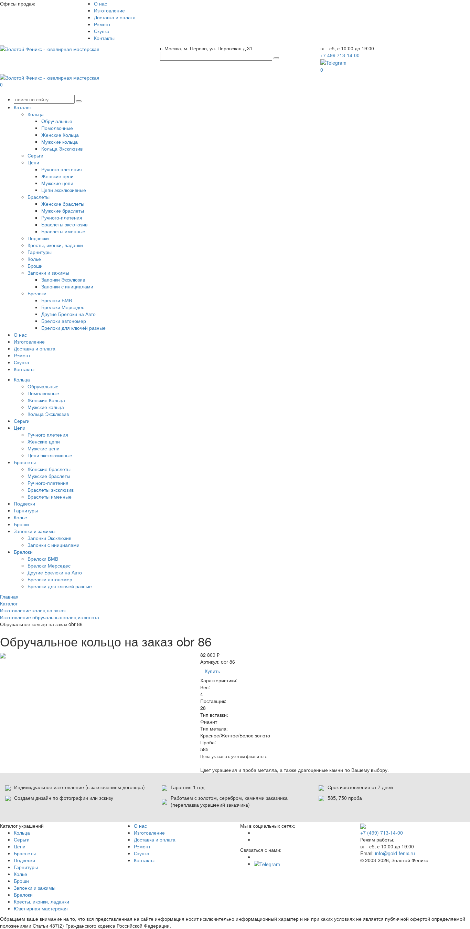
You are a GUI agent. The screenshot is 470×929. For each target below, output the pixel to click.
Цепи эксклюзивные (63, 189)
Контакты (104, 37)
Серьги (35, 155)
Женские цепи (57, 176)
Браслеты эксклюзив (64, 224)
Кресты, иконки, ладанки (55, 245)
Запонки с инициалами (67, 286)
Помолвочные (57, 127)
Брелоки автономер (63, 320)
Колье (34, 258)
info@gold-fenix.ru (395, 853)
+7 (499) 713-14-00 (381, 832)
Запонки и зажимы (48, 272)
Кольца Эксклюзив (62, 148)
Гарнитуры (40, 251)
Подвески (38, 238)
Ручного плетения (61, 169)
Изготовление (109, 10)
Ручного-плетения (61, 217)
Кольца (36, 114)
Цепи (33, 162)
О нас (100, 3)
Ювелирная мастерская (41, 908)
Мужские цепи (57, 183)
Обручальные (56, 121)
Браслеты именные (63, 231)
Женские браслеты (62, 203)
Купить (212, 670)
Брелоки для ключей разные (73, 327)
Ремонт (102, 24)
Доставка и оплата (115, 17)
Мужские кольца (59, 141)
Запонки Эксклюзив (63, 279)
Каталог (22, 107)
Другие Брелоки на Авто (68, 313)
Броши (35, 265)
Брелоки (37, 293)
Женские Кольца (60, 134)
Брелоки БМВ (56, 300)
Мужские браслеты (62, 210)
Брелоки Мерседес (62, 307)
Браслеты (39, 196)
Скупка (101, 31)
